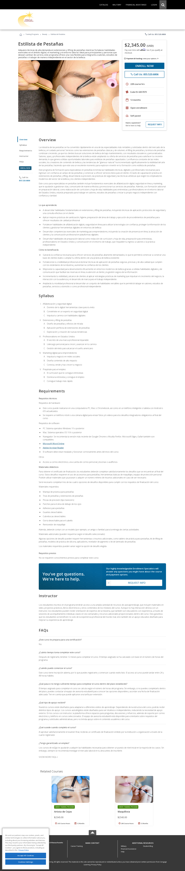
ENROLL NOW (144, 66)
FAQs (21, 161)
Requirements (25, 150)
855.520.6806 (24, 180)
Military (123, 846)
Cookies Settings (25, 862)
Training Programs (32, 34)
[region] (25, 848)
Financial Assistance (128, 849)
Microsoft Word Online (53, 443)
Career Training (77, 846)
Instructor (24, 156)
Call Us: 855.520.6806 (155, 34)
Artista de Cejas (63, 811)
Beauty (44, 34)
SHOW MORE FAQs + (48, 757)
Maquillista (124, 811)
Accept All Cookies (25, 855)
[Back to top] (92, 842)
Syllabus (23, 145)
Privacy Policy (96, 864)
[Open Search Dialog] (162, 4)
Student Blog (148, 846)
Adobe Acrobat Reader (53, 447)
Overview (23, 139)
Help (122, 851)
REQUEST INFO (155, 124)
